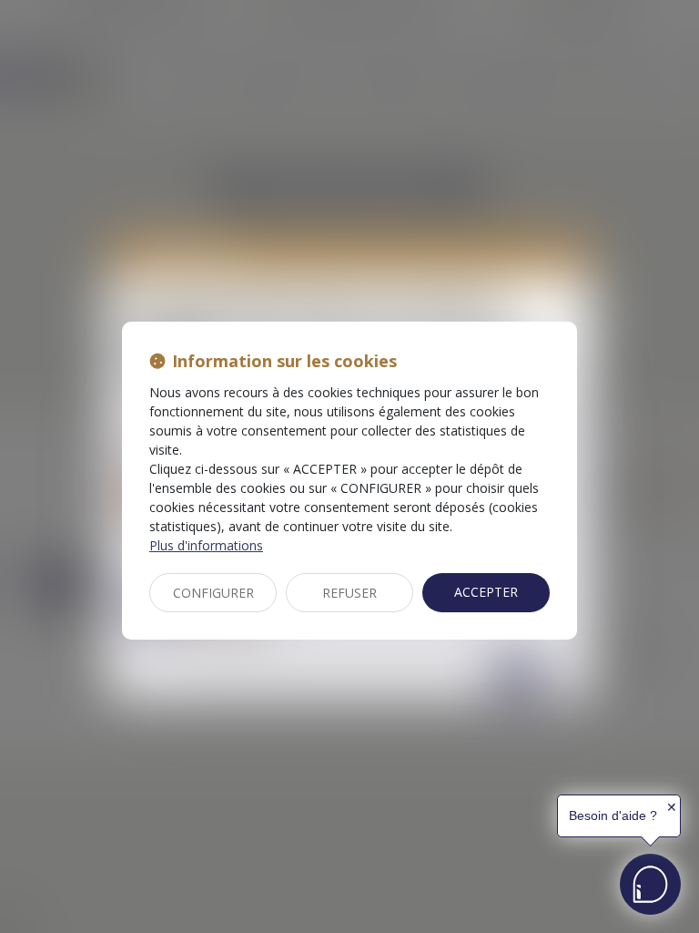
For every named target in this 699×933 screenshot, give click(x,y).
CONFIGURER (213, 592)
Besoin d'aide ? (613, 815)
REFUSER (349, 592)
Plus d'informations (206, 545)
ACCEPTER (486, 591)
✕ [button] (671, 807)
